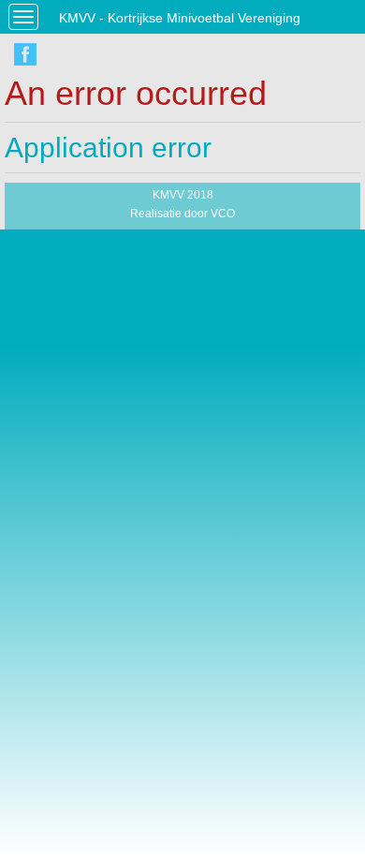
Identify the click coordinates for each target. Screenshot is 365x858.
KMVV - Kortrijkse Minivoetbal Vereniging (179, 17)
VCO (223, 213)
